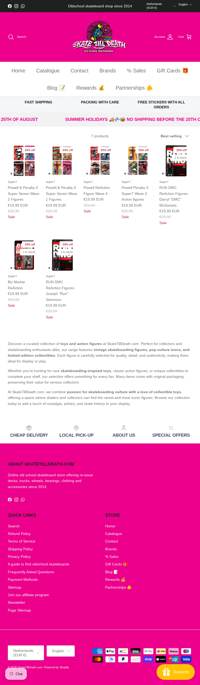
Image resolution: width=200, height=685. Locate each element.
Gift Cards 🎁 (173, 70)
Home (18, 70)
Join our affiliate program (28, 595)
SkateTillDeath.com (30, 667)
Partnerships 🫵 (134, 88)
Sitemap (14, 587)
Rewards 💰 (90, 88)
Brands (107, 70)
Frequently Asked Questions (31, 572)
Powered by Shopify (56, 667)
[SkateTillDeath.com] (100, 37)
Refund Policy (19, 534)
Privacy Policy (19, 556)
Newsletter (16, 602)
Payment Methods (23, 579)
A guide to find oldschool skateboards (38, 564)
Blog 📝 (56, 88)
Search (14, 526)
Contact (80, 70)
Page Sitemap (19, 610)
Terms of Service (21, 541)
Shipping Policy (20, 549)
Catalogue (48, 70)
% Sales (136, 70)
